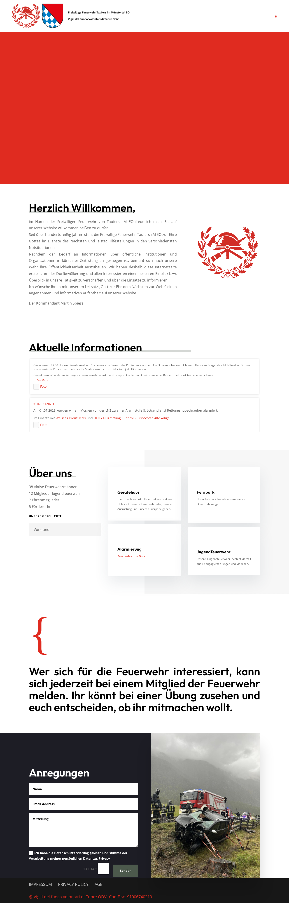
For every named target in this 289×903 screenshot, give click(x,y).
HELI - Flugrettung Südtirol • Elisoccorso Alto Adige (132, 418)
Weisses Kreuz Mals (71, 418)
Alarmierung (129, 549)
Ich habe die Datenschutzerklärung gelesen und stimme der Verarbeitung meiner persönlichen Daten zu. (78, 856)
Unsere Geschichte (45, 516)
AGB (99, 884)
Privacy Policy (73, 884)
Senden (125, 870)
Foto (43, 386)
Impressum (40, 884)
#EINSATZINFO (44, 404)
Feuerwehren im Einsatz (132, 556)
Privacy (104, 858)
